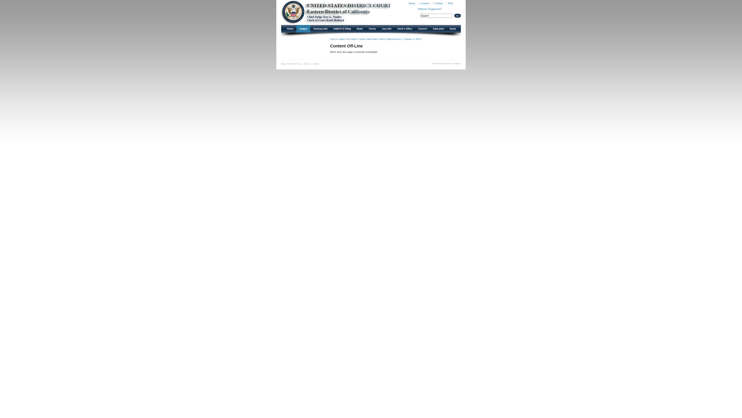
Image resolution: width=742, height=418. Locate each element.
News (453, 28)
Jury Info (386, 28)
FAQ (450, 3)
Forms (372, 28)
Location (425, 3)
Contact (438, 3)
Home (290, 28)
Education (438, 28)
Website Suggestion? (430, 9)
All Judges (352, 39)
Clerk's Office (404, 28)
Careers (422, 28)
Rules (360, 28)
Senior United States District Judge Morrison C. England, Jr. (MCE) (390, 39)
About (412, 3)
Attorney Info (320, 28)
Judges (303, 28)
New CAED (342, 12)
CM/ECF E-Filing (342, 28)
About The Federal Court (291, 64)
